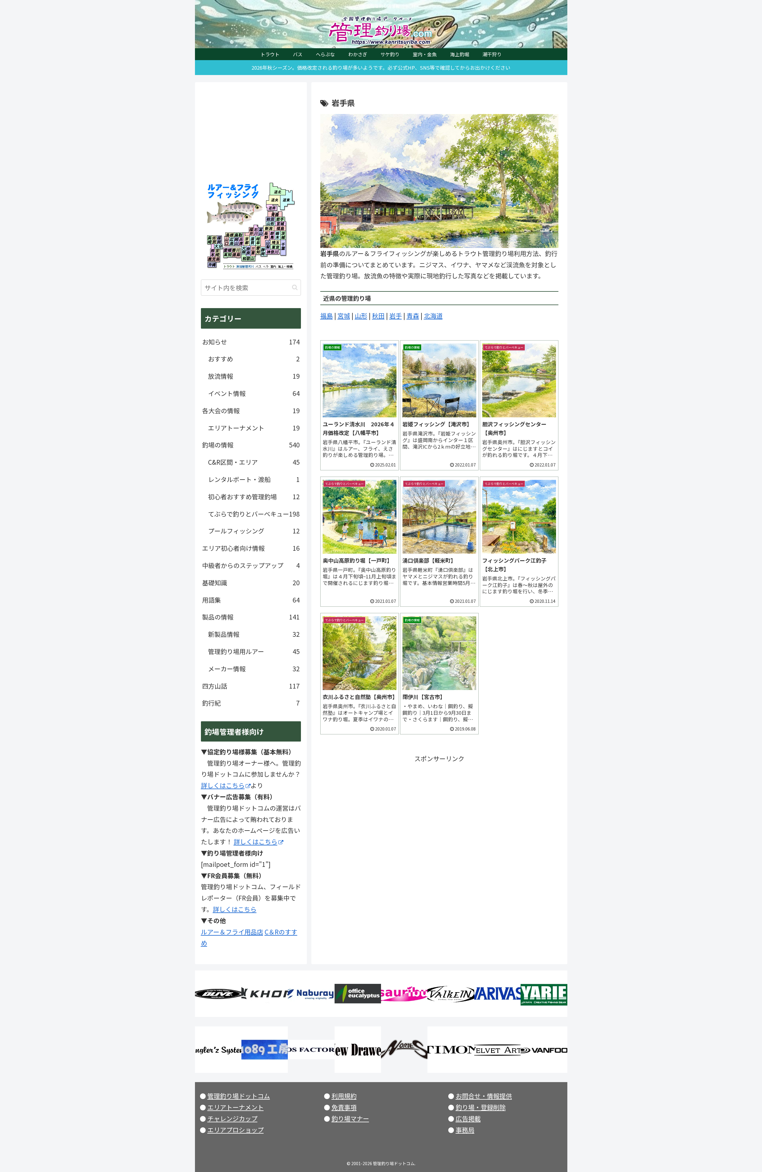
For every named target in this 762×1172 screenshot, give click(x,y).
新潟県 (268, 228)
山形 (361, 315)
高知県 (228, 255)
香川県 (236, 250)
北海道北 (276, 188)
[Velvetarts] (497, 1049)
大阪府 (244, 250)
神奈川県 (273, 252)
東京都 (276, 247)
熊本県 (212, 253)
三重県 (253, 251)
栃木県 (278, 235)
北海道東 (285, 199)
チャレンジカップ (232, 1118)
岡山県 (236, 241)
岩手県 (280, 219)
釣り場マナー (350, 1118)
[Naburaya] (311, 993)
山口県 (226, 241)
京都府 (246, 241)
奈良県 (248, 251)
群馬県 (272, 235)
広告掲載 (468, 1118)
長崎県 (209, 240)
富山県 (261, 230)
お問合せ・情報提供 (484, 1095)
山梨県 (268, 245)
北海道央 (273, 199)
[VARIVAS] (497, 993)
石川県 (256, 230)
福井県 (249, 230)
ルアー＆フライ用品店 (232, 931)
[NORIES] (404, 1049)
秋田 (378, 315)
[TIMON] (450, 1049)
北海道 (433, 315)
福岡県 (219, 240)
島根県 (230, 235)
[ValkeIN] (450, 993)
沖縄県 (212, 265)
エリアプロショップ (235, 1129)
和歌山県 (248, 258)
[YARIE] (544, 993)
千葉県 (283, 247)
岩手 (395, 315)
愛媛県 (228, 250)
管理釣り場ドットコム (238, 1095)
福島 (326, 315)
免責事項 (344, 1107)
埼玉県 (276, 242)
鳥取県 (238, 235)
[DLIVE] (218, 993)
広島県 (231, 241)
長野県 (266, 235)
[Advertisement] (439, 806)
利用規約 (344, 1095)
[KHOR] (264, 993)
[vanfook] (544, 1049)
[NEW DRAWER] (358, 1049)
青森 (413, 315)
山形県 (270, 223)
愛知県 (258, 250)
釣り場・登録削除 (481, 1107)
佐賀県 (214, 240)
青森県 (275, 214)
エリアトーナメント (235, 1107)
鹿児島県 (214, 259)
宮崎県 (217, 253)
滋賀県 (252, 241)
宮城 (344, 315)
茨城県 (283, 235)
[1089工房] (264, 1049)
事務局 (465, 1129)
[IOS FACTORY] (311, 1049)
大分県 (218, 247)
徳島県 (236, 255)
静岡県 (263, 251)
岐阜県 (259, 241)
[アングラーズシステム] (218, 1049)
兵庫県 (241, 241)
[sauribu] (404, 993)
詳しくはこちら (223, 785)
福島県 (279, 228)
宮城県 (280, 223)
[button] (295, 287)
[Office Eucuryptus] (358, 993)
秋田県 (270, 219)
